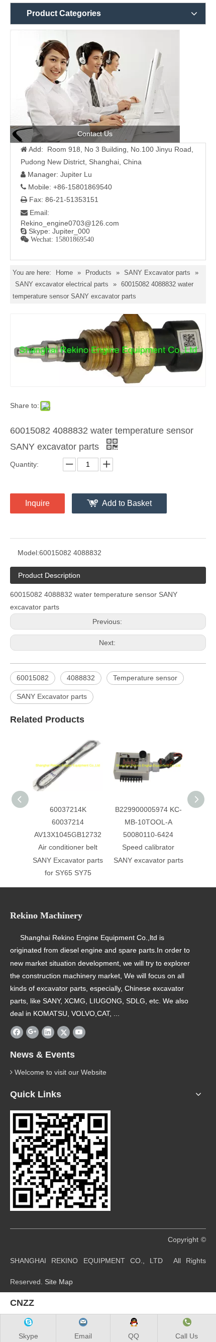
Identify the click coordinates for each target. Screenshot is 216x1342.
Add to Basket (127, 503)
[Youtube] (79, 1032)
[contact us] (95, 86)
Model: (28, 553)
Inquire (37, 503)
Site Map (59, 1282)
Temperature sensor (145, 678)
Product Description (49, 575)
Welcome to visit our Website (60, 1072)
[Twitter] (63, 1032)
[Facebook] (17, 1032)
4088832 (81, 678)
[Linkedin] (48, 1032)
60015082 (33, 678)
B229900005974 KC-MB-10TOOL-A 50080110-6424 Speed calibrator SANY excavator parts (148, 834)
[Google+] (32, 1032)
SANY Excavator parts (52, 696)
